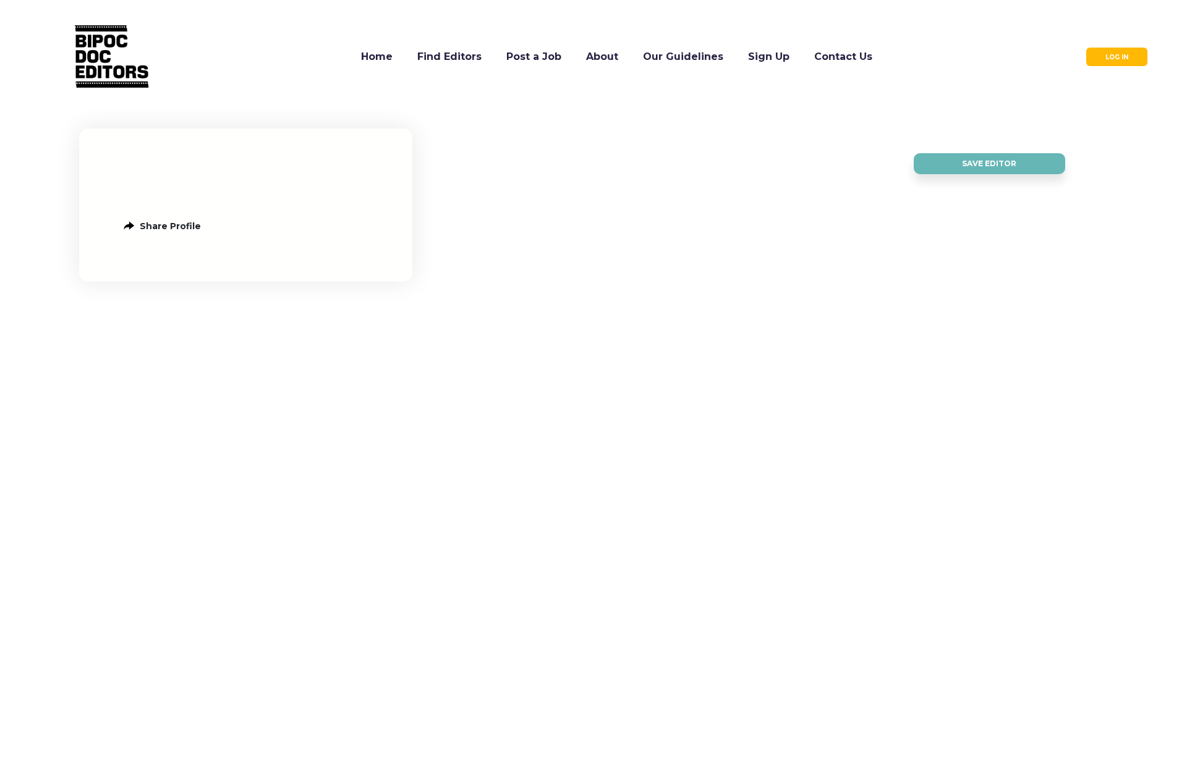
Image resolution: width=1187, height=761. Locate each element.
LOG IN (1116, 57)
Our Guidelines (683, 56)
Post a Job (533, 56)
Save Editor (989, 163)
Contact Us (843, 56)
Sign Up (768, 56)
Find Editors (449, 56)
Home (377, 56)
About (602, 56)
